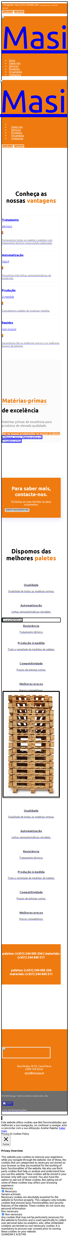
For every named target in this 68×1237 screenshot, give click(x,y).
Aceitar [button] (45, 1128)
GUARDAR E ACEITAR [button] (13, 1234)
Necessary (11, 1191)
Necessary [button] (7, 1188)
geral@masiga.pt (34, 1073)
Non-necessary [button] (9, 1211)
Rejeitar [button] (54, 1128)
